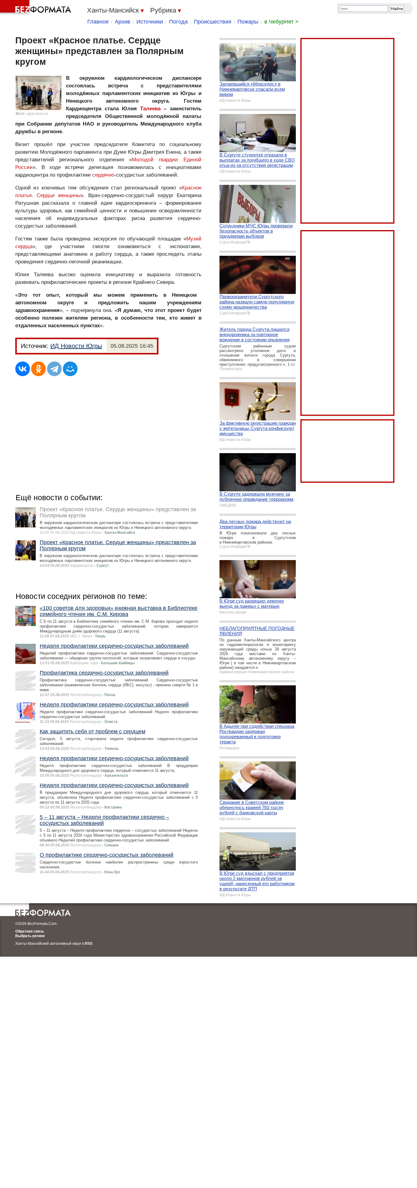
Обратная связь (29, 931)
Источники (149, 22)
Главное (98, 22)
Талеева (150, 109)
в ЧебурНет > (281, 22)
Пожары (248, 22)
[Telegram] (54, 368)
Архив (122, 22)
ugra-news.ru (37, 114)
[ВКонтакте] (22, 368)
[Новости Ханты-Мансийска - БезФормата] (36, 7)
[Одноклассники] (38, 368)
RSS (88, 943)
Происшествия (212, 22)
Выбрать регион (30, 936)
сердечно (103, 175)
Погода (178, 22)
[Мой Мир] (70, 368)
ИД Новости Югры (76, 346)
